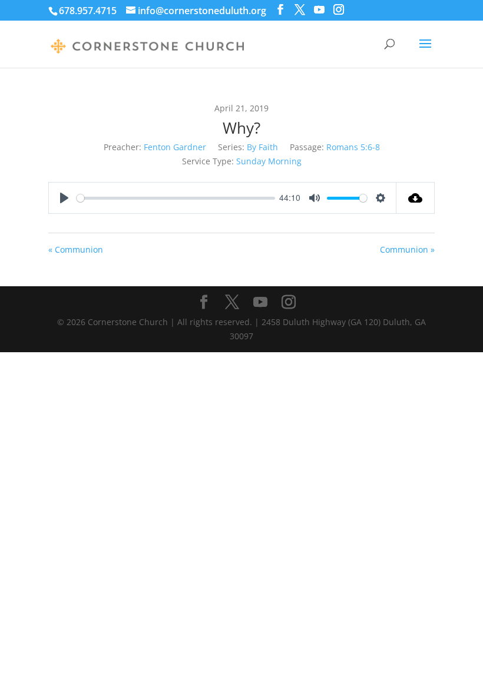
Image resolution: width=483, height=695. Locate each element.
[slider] (176, 198)
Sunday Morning (269, 161)
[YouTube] (319, 9)
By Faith (262, 147)
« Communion (75, 249)
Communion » (407, 249)
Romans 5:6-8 (353, 147)
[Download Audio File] (415, 198)
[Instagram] (338, 9)
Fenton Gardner (175, 147)
